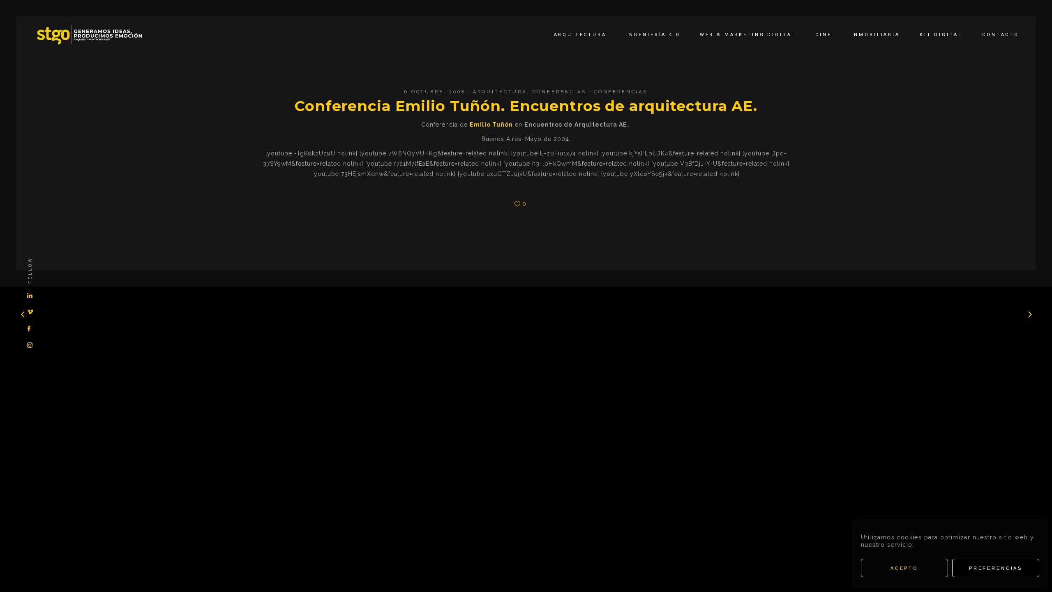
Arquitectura (500, 92)
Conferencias (559, 92)
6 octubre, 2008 (435, 92)
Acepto (904, 568)
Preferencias (995, 568)
